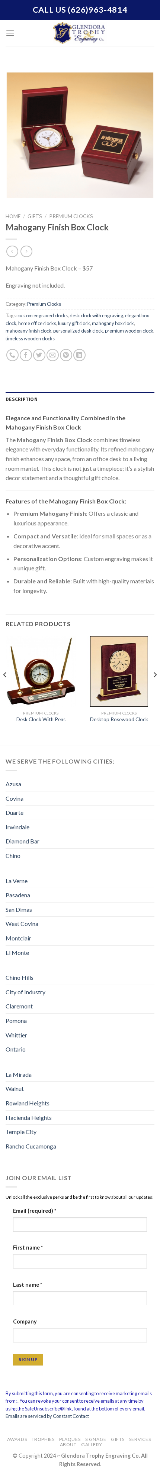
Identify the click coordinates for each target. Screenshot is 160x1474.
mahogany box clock (113, 323)
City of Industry (25, 991)
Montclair (18, 938)
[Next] (155, 689)
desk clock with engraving (96, 315)
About (68, 1444)
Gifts (35, 216)
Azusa (13, 783)
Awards (17, 1439)
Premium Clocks (71, 216)
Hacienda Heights (29, 1117)
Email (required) (34, 1211)
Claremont (19, 1006)
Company (25, 1321)
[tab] (80, 399)
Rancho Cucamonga (31, 1146)
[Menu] (10, 33)
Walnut (15, 1088)
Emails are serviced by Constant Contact (47, 1416)
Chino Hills (19, 977)
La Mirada (19, 1074)
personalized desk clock (78, 331)
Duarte (14, 812)
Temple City (21, 1131)
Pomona (16, 1020)
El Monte (17, 952)
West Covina (22, 923)
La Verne (17, 880)
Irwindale (17, 826)
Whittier (16, 1035)
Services (140, 1439)
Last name (27, 1285)
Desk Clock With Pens (40, 719)
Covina (14, 798)
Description (22, 399)
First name (28, 1247)
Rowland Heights (27, 1103)
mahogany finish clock (28, 331)
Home (13, 216)
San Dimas (19, 909)
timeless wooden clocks (30, 338)
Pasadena (18, 894)
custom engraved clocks (42, 315)
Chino (13, 855)
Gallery (91, 1444)
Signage (95, 1439)
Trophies (43, 1439)
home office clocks (37, 323)
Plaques (69, 1439)
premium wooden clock (129, 331)
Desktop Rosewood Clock (119, 719)
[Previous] (5, 689)
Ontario (16, 1049)
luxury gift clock (74, 323)
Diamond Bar (22, 841)
